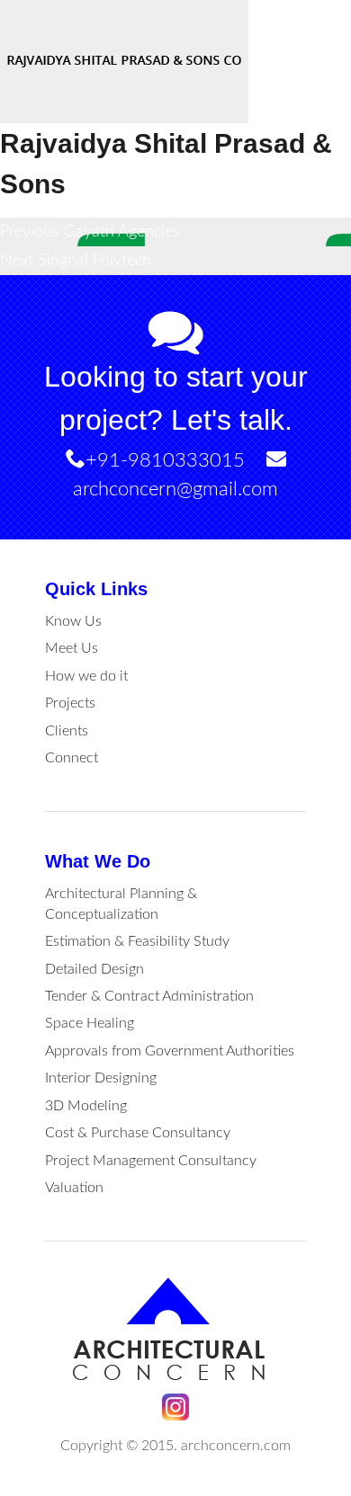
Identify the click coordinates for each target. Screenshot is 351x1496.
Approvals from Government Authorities (169, 1051)
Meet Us (71, 648)
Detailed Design (94, 969)
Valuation (74, 1187)
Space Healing (89, 1023)
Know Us (73, 621)
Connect (71, 758)
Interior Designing (101, 1078)
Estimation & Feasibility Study (137, 941)
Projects (70, 703)
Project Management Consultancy (150, 1160)
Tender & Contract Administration (149, 996)
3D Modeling (86, 1106)
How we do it (86, 676)
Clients (66, 731)
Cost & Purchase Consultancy (137, 1133)
